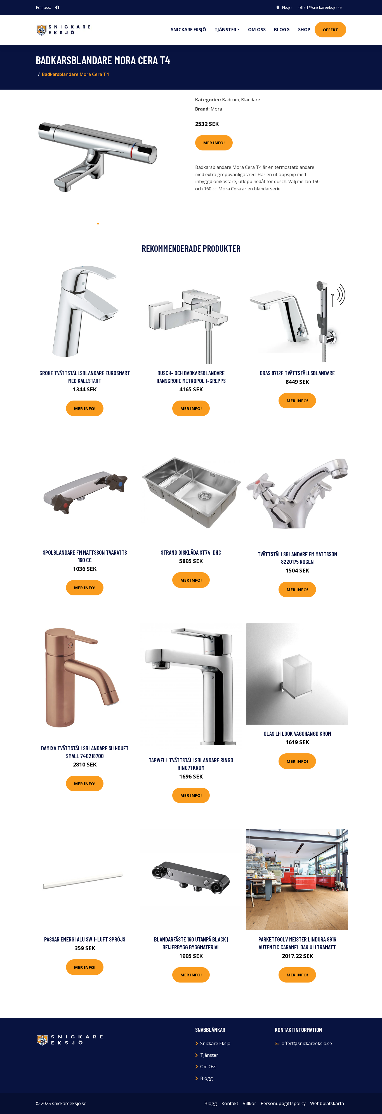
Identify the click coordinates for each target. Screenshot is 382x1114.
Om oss (257, 30)
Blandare (250, 100)
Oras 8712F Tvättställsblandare (297, 372)
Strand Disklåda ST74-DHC (191, 552)
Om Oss (208, 1066)
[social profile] (57, 7)
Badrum (230, 100)
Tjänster (209, 1055)
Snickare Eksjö (188, 30)
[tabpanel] (98, 156)
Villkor (249, 1103)
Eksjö (287, 7)
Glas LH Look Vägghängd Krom (297, 733)
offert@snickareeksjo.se (320, 7)
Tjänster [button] (225, 30)
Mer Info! (214, 142)
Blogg (282, 30)
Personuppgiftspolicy (283, 1103)
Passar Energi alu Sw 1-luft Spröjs (84, 939)
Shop (304, 30)
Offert (330, 29)
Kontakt (229, 1103)
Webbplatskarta (327, 1103)
